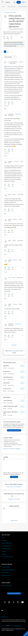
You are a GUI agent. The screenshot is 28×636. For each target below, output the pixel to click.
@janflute (10, 66)
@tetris (13, 277)
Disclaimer (4, 551)
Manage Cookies (18, 625)
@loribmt (21, 62)
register (16, 350)
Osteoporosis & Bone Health (9, 12)
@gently (14, 194)
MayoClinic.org (5, 616)
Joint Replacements (8, 377)
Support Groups (11, 6)
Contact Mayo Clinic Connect (7, 556)
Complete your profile (14, 499)
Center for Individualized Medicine (8, 569)
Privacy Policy (11, 625)
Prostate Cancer (7, 388)
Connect (7, 2)
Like (4, 38)
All (24, 362)
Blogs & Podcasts (22, 6)
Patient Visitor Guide (6, 575)
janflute (15, 29)
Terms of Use (4, 625)
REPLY (5, 108)
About (3, 537)
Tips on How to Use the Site (14, 486)
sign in (11, 350)
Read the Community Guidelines (11, 448)
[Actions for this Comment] (23, 102)
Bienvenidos (14, 520)
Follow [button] (22, 365)
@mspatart (16, 161)
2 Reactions (6, 105)
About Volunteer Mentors (7, 545)
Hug (11, 38)
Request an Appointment (14, 593)
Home (3, 6)
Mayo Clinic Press (5, 572)
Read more (14, 476)
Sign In (24, 2)
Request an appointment (14, 430)
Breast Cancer (6, 371)
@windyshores (18, 114)
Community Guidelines (6, 548)
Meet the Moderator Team (7, 543)
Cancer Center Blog (5, 567)
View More (14, 345)
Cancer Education (7, 400)
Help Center (4, 554)
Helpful (8, 38)
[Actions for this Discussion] (24, 37)
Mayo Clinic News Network (7, 585)
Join (19, 2)
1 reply (5, 318)
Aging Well (5, 365)
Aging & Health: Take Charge (10, 406)
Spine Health (6, 383)
